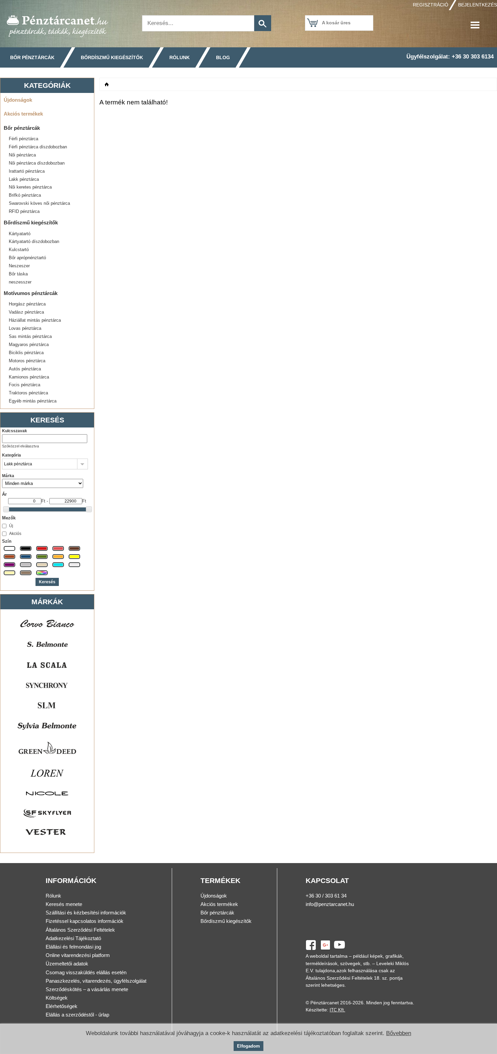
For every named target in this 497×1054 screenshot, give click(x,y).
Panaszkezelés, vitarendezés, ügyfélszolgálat (96, 981)
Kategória (11, 455)
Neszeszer (19, 265)
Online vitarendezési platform (78, 955)
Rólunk (179, 57)
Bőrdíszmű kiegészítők (112, 57)
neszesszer (20, 282)
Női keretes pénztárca (30, 187)
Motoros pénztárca (27, 360)
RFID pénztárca (24, 211)
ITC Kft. (337, 1009)
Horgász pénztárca (27, 304)
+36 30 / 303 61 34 (326, 896)
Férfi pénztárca (23, 138)
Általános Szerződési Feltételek (80, 930)
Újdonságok (18, 100)
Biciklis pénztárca (26, 352)
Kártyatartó (19, 233)
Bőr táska (18, 273)
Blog (223, 57)
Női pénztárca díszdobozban (37, 163)
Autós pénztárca (25, 368)
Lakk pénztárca (24, 179)
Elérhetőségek (61, 1006)
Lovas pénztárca (25, 328)
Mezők (9, 517)
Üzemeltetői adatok (67, 963)
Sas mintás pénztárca (30, 336)
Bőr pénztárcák (32, 57)
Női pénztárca (22, 154)
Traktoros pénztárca (28, 392)
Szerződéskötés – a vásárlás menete (87, 989)
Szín (6, 541)
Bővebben (398, 1033)
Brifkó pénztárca (25, 195)
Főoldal (107, 84)
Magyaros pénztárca (29, 344)
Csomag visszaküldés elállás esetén (86, 972)
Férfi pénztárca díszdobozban (38, 146)
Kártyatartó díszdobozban (34, 241)
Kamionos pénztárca (29, 376)
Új (11, 525)
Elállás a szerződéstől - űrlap (77, 1015)
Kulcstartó (19, 249)
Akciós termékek (23, 114)
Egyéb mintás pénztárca (32, 400)
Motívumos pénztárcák (30, 293)
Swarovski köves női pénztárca (39, 203)
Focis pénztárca (24, 384)
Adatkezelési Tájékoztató (73, 938)
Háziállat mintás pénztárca (35, 320)
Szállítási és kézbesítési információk (86, 912)
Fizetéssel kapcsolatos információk (84, 921)
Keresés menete (64, 904)
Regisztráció (430, 4)
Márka (8, 475)
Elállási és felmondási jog (73, 947)
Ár (4, 494)
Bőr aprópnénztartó (27, 257)
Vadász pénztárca (26, 312)
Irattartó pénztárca (27, 171)
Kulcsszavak (14, 430)
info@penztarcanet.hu (330, 904)
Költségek (57, 998)
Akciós (15, 533)
